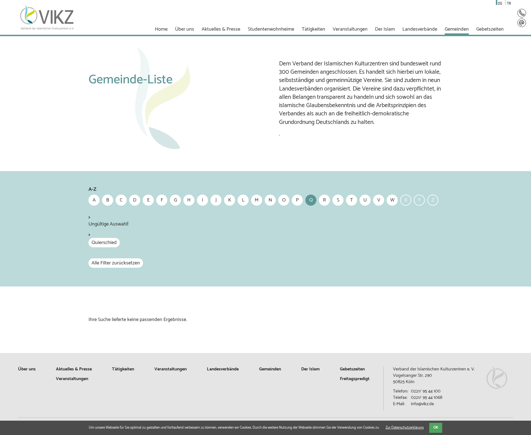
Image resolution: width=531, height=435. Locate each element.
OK (435, 428)
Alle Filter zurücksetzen (116, 263)
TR (509, 4)
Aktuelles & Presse (74, 369)
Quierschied (104, 242)
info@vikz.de (422, 404)
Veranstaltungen (170, 369)
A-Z (92, 189)
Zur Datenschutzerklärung (405, 428)
